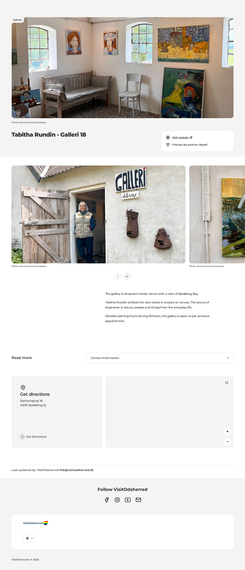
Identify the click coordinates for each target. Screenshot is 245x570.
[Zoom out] (227, 441)
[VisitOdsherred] (35, 523)
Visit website (180, 137)
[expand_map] (227, 383)
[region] (169, 412)
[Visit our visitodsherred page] (106, 500)
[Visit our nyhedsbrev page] (138, 500)
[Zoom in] (227, 431)
